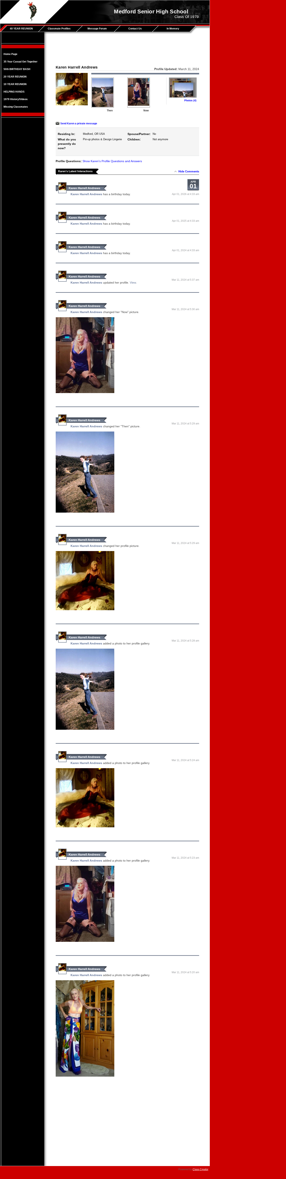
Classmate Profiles (59, 28)
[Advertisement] (23, 186)
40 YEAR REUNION (21, 28)
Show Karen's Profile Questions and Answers (112, 161)
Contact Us (135, 28)
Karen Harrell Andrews (84, 188)
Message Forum (97, 28)
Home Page (10, 54)
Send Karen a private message (78, 123)
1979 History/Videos (16, 99)
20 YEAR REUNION (15, 76)
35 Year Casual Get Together (20, 61)
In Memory (173, 28)
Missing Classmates (16, 106)
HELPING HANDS (14, 91)
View (133, 282)
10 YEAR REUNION (15, 84)
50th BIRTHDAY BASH (17, 69)
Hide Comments (188, 171)
